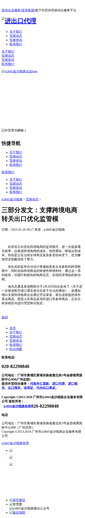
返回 (5, 317)
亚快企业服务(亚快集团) (18, 10)
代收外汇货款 (39, 383)
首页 (12, 328)
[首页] (20, 71)
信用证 (28, 387)
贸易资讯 (15, 40)
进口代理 (58, 383)
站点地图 (15, 349)
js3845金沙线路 (12, 199)
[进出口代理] (19, 20)
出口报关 (14, 387)
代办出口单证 (45, 387)
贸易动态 (15, 36)
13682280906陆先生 (43, 464)
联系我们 (15, 44)
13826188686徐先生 (43, 450)
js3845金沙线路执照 (17, 406)
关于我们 (15, 31)
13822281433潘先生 (43, 457)
